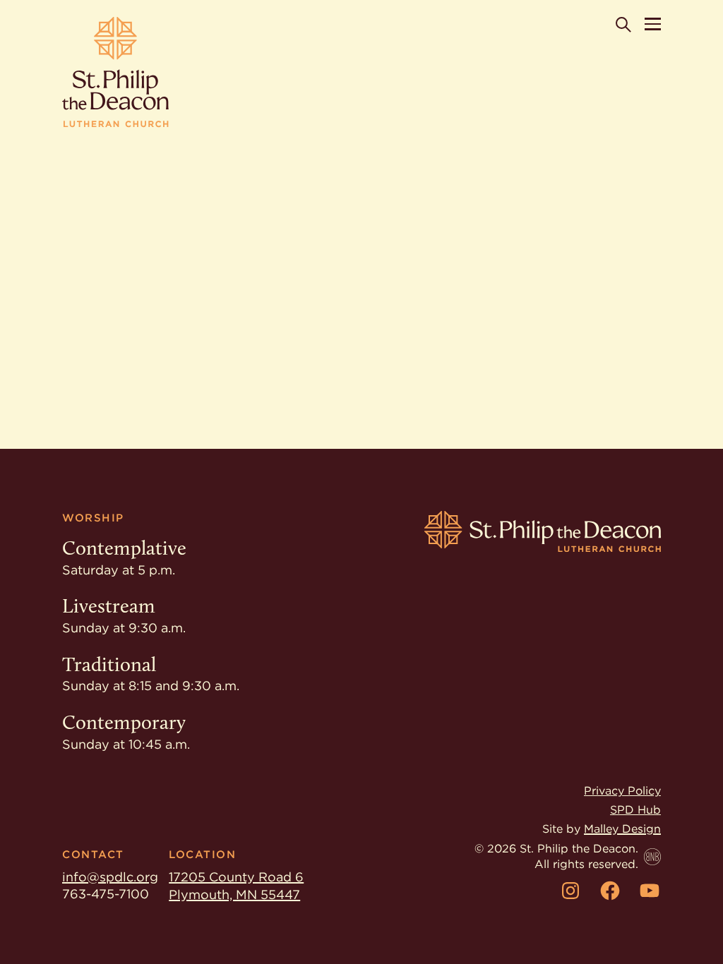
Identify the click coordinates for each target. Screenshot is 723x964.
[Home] (115, 72)
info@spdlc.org (110, 876)
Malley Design (622, 829)
